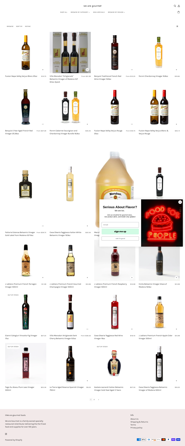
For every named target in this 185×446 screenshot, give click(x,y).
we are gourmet (92, 6)
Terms (133, 425)
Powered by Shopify (13, 440)
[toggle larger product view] (173, 26)
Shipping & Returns (139, 422)
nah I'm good (120, 238)
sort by (19, 26)
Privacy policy (136, 427)
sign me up (120, 231)
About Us (134, 419)
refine (28, 26)
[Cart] (179, 12)
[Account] (179, 5)
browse (10, 26)
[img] (175, 5)
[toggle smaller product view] (178, 26)
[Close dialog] (180, 202)
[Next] (98, 399)
